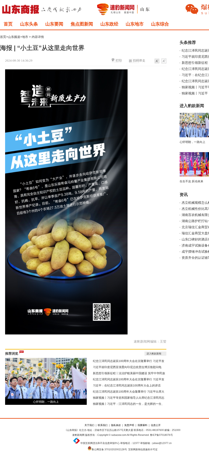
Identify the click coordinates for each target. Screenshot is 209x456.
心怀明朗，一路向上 (46, 401)
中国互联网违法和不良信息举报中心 (100, 443)
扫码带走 (139, 60)
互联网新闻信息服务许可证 (143, 449)
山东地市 (135, 24)
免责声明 (129, 425)
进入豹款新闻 (154, 353)
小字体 (157, 61)
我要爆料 (142, 425)
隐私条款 (116, 425)
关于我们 (89, 425)
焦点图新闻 (82, 24)
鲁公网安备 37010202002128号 (109, 449)
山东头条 (29, 24)
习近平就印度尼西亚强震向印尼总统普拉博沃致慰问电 (127, 367)
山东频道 (14, 37)
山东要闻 (54, 24)
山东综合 (160, 24)
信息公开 (156, 425)
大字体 (163, 61)
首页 (8, 24)
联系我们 (103, 425)
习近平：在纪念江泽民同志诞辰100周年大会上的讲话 (127, 385)
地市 (25, 37)
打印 (119, 60)
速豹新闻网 (78, 435)
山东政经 (109, 24)
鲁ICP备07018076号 (161, 435)
